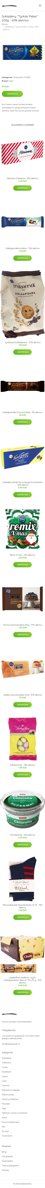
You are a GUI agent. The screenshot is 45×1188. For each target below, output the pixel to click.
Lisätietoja (12, 94)
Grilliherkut (6, 1062)
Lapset (5, 1076)
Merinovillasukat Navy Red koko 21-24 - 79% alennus (22, 906)
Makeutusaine (8, 1094)
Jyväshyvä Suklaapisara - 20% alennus (22, 342)
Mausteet (6, 1104)
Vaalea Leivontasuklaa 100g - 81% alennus (22, 695)
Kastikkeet (6, 1072)
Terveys (5, 1131)
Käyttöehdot (7, 1161)
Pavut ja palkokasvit (10, 1122)
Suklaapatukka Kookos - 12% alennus (23, 248)
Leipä (4, 1081)
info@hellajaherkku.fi (11, 1044)
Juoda (4, 1067)
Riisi (3, 1126)
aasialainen (7, 1058)
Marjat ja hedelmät (10, 1099)
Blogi (4, 1152)
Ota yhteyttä (7, 1156)
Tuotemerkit (18, 77)
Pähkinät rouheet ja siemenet (14, 1113)
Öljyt (4, 1108)
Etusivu (5, 24)
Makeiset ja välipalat (11, 1090)
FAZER (27, 77)
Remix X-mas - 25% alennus (22, 555)
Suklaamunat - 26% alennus (22, 765)
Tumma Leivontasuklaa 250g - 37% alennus (22, 625)
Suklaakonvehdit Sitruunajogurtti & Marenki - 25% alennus (22, 483)
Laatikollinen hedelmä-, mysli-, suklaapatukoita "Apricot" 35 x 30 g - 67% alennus (22, 980)
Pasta (4, 1117)
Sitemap (5, 1170)
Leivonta (5, 1085)
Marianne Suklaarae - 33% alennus (22, 178)
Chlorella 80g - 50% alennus (22, 835)
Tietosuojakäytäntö (10, 1165)
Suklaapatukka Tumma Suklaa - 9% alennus (22, 412)
